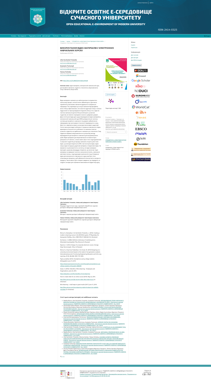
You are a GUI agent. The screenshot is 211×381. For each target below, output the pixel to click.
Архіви (76, 36)
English (133, 45)
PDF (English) (111, 94)
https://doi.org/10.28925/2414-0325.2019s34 (75, 80)
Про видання (22, 36)
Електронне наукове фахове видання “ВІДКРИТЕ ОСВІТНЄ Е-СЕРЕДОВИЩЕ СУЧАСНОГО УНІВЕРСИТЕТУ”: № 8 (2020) (93, 314)
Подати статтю (136, 65)
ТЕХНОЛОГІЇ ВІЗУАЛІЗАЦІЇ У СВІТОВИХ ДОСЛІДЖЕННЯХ (103, 317)
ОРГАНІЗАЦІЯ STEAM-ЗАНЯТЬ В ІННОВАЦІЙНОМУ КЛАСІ (94, 314)
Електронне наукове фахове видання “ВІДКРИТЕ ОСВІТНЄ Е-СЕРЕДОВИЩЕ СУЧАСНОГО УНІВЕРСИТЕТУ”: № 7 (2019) (94, 324)
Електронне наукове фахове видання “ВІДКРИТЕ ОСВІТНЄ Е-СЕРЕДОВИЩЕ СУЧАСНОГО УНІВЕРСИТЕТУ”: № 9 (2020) (94, 352)
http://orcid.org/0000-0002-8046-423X (68, 75)
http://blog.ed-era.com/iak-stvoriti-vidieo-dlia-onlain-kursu (77, 279)
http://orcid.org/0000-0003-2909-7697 (68, 69)
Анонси (82, 36)
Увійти (151, 3)
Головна (13, 36)
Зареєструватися (142, 3)
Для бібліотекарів (136, 60)
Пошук (207, 36)
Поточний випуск (67, 36)
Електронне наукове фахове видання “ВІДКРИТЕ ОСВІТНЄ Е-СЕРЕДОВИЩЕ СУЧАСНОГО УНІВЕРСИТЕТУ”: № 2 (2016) (93, 303)
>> (63, 356)
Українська (134, 47)
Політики (56, 36)
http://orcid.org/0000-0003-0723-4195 (68, 63)
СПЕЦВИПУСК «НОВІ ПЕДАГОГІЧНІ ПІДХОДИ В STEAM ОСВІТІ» (88, 41)
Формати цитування (112, 132)
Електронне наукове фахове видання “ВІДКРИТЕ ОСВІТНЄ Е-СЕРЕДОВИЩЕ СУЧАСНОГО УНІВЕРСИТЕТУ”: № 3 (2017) (91, 329)
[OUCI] (141, 92)
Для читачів (134, 55)
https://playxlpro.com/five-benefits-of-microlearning (75, 274)
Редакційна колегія (35, 36)
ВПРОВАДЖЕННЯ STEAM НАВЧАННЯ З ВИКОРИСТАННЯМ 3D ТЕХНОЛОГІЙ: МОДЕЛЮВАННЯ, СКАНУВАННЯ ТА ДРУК (93, 301)
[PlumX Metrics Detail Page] (110, 101)
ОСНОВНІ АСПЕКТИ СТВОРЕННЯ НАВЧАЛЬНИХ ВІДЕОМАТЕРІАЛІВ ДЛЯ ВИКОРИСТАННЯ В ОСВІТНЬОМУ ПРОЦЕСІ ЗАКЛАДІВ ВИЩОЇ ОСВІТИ (93, 338)
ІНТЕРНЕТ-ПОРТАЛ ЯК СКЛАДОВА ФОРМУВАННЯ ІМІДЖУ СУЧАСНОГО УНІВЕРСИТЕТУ (90, 323)
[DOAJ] (141, 72)
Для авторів (46, 36)
